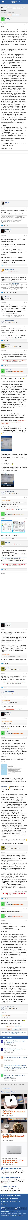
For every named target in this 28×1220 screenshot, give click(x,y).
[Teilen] (24, 24)
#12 (26, 629)
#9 (26, 497)
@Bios (6, 870)
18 (3, 1164)
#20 (26, 1012)
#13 (26, 673)
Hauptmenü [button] (3, 2)
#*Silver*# (4, 12)
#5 (26, 302)
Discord (11, 1195)
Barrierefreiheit (13, 1215)
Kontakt (8, 1213)
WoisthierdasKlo (7, 1070)
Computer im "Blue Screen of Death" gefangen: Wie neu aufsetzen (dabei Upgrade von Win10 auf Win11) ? (15, 1067)
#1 (26, 24)
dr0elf (5, 1044)
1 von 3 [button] (9, 15)
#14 (26, 697)
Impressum (3, 1213)
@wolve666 (4, 427)
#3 (26, 235)
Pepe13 (5, 1060)
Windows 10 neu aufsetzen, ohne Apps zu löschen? (14, 1076)
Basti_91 (6, 1052)
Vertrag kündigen (5, 1215)
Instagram (5, 1201)
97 (3, 1116)
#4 (26, 275)
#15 (26, 718)
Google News (14, 1198)
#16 (26, 737)
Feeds (4, 1195)
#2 (26, 208)
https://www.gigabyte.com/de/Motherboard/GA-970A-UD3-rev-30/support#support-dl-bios (14, 557)
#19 (26, 920)
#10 (26, 518)
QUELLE (2, 222)
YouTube (5, 1204)
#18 (26, 908)
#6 (26, 326)
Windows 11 (10, 1044)
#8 (26, 375)
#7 (26, 350)
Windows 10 (10, 1060)
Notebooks (10, 1052)
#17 (26, 852)
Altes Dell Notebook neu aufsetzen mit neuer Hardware (14, 1050)
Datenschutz (20, 1215)
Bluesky (19, 1195)
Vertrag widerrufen (22, 1213)
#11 (26, 548)
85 (3, 1140)
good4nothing (7, 1078)
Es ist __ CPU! (18, 337)
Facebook (5, 1198)
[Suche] (26, 1)
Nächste (15, 15)
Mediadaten (14, 1213)
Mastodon (14, 1201)
